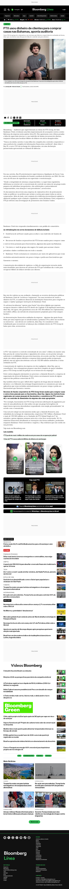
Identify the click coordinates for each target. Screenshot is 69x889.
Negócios (5, 867)
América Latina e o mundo (42, 839)
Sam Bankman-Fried (28, 755)
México (38, 842)
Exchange (48, 755)
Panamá (38, 852)
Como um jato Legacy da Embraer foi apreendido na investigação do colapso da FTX (13, 498)
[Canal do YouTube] (13, 837)
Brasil (37, 840)
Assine (37, 867)
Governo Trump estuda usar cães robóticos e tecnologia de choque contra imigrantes (50, 814)
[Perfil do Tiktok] (25, 837)
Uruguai (38, 853)
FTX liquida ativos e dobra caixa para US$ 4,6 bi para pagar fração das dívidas (33, 497)
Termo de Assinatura (41, 868)
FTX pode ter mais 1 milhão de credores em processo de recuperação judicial (30, 435)
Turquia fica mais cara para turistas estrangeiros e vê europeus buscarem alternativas (17, 786)
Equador (38, 850)
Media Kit (38, 871)
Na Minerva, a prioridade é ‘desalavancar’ (18, 611)
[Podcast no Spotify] (29, 837)
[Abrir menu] (4, 10)
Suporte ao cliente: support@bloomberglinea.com (48, 880)
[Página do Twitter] (8, 837)
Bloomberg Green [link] (41, 16)
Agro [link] (24, 16)
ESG (4, 874)
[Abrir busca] (8, 10)
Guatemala (38, 858)
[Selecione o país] (21, 10)
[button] (5, 117)
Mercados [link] (16, 16)
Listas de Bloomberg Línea (10, 870)
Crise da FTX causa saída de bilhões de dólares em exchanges (25, 439)
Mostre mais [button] (34, 822)
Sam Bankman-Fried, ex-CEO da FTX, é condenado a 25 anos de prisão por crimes (54, 497)
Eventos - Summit (40, 877)
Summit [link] (31, 16)
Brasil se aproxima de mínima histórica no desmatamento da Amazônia (29, 741)
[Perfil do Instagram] (17, 837)
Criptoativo (39, 755)
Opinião (5, 877)
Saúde (5, 878)
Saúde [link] (62, 16)
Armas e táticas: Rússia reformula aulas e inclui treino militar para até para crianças (18, 813)
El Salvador (38, 856)
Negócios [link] (7, 16)
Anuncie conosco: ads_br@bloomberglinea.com (47, 882)
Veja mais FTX (34, 480)
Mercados (6, 868)
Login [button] (64, 9)
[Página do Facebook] (4, 837)
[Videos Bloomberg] (34, 666)
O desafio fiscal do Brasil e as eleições (17, 671)
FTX (19, 755)
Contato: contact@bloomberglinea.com (45, 879)
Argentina (38, 843)
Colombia (38, 845)
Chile (37, 847)
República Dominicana (41, 859)
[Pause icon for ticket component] (5, 20)
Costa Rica (38, 855)
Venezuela (38, 846)
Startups (5, 873)
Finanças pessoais (8, 875)
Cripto (7, 24)
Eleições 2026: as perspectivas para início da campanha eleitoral (27, 677)
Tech (4, 871)
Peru (37, 849)
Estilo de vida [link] (53, 16)
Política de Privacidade (41, 870)
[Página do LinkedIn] (21, 837)
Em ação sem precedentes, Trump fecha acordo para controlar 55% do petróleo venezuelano (50, 786)
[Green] (34, 707)
